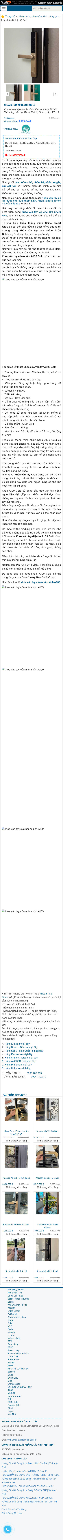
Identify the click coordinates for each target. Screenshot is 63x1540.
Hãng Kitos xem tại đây (17, 1043)
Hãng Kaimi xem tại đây (17, 1068)
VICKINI (11, 1392)
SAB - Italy (13, 1402)
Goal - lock (13, 1344)
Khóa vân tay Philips (17, 1304)
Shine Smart (14, 1310)
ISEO (10, 1389)
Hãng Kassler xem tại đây (18, 1054)
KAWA (10, 1365)
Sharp (10, 1319)
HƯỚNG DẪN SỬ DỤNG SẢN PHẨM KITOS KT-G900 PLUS (30, 1474)
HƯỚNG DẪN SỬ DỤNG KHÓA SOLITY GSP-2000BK (27, 1486)
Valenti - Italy (14, 1338)
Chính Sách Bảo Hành (12, 1513)
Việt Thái (12, 1414)
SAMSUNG (13, 1377)
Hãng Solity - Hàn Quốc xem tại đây (24, 1050)
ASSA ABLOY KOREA (18, 1368)
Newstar (12, 1332)
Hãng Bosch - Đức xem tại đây (21, 1047)
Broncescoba (14, 1383)
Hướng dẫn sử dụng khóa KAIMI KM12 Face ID (24, 1471)
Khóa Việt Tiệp (15, 1292)
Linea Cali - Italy (15, 1295)
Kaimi (10, 1322)
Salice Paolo (14, 1359)
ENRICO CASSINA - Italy (20, 1386)
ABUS (10, 1347)
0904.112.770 (39, 1076)
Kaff (9, 1398)
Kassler (11, 1307)
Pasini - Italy (13, 1350)
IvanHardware (14, 1395)
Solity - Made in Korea (18, 1298)
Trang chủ (10, 16)
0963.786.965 (34, 1073)
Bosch (11, 1301)
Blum (10, 1380)
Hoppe (11, 1411)
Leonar (11, 1335)
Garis (10, 1374)
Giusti (10, 1408)
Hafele (11, 1362)
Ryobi (10, 1329)
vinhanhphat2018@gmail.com (21, 1439)
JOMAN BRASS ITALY (18, 1353)
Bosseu (11, 1371)
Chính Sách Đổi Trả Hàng (14, 1509)
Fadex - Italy (14, 1405)
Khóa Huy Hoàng (16, 1289)
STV (10, 1341)
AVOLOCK (12, 1313)
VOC (10, 1326)
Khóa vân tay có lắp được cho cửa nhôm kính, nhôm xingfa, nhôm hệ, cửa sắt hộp (31, 200)
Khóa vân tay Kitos (17, 1316)
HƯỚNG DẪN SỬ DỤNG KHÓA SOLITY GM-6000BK (27, 1497)
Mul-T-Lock (13, 1356)
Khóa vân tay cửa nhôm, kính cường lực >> (40, 16)
